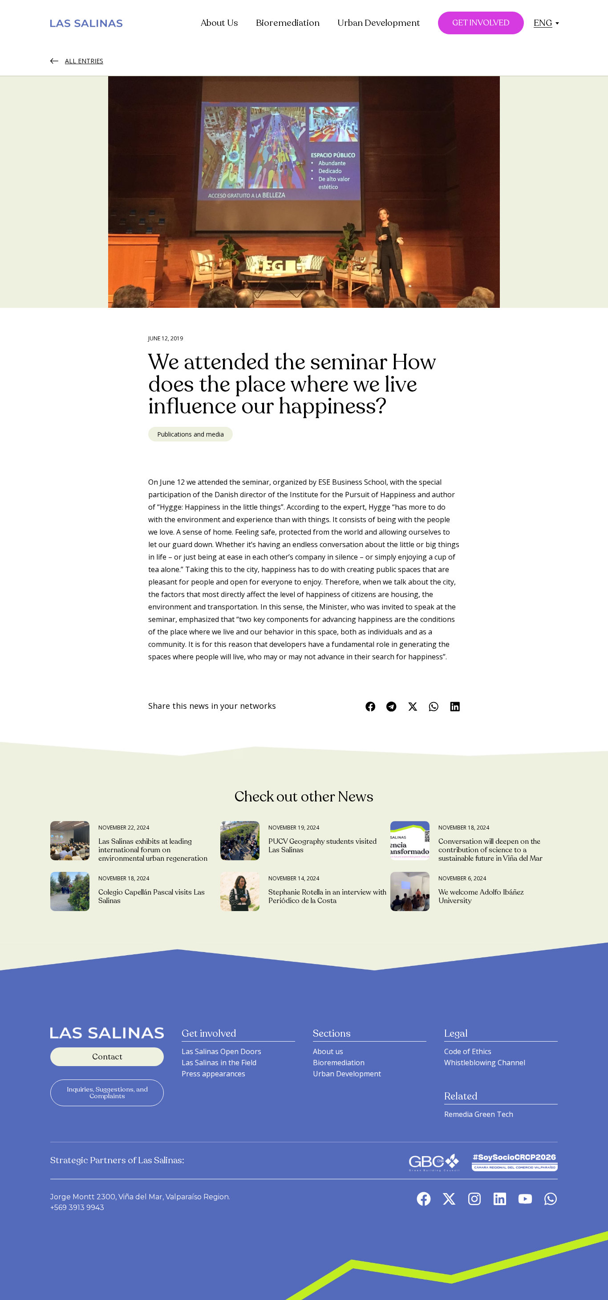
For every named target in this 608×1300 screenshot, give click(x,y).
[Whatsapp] (550, 1199)
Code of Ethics (467, 1051)
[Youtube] (525, 1199)
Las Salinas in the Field (219, 1062)
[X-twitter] (449, 1199)
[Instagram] (474, 1199)
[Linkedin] (500, 1199)
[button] (543, 22)
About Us (219, 23)
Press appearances (213, 1073)
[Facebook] (424, 1199)
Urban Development (378, 23)
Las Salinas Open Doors (221, 1051)
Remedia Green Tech (478, 1114)
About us (328, 1051)
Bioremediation (288, 23)
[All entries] (54, 61)
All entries (84, 61)
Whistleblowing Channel (484, 1062)
